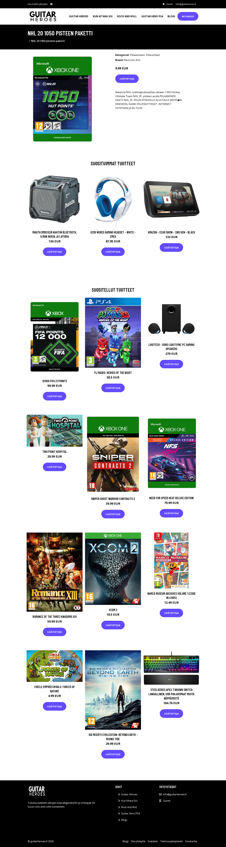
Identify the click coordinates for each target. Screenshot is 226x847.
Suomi (169, 4)
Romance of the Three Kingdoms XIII (55, 616)
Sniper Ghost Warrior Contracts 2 (113, 499)
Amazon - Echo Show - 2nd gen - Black (171, 232)
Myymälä (188, 16)
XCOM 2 (113, 610)
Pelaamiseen (137, 55)
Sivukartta (191, 841)
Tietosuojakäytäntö (171, 841)
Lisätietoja (127, 78)
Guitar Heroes (78, 16)
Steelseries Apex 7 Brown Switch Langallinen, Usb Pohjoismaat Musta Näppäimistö (171, 694)
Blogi (171, 16)
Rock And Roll (127, 16)
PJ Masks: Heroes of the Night (113, 372)
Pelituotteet (153, 55)
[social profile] (51, 4)
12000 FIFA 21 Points (54, 381)
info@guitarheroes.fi (186, 4)
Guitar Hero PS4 (152, 16)
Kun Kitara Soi (103, 16)
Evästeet (153, 841)
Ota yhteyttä (138, 841)
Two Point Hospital (54, 451)
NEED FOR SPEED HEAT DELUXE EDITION (171, 498)
